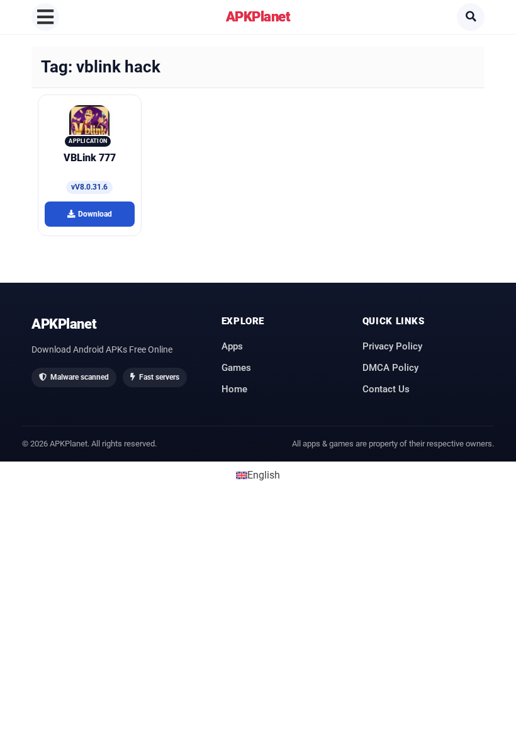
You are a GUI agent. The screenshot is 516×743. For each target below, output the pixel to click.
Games (236, 367)
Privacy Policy (392, 346)
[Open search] (471, 17)
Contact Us (386, 389)
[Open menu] (45, 17)
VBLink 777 (90, 158)
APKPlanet (258, 16)
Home (234, 389)
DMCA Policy (390, 367)
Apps (232, 346)
